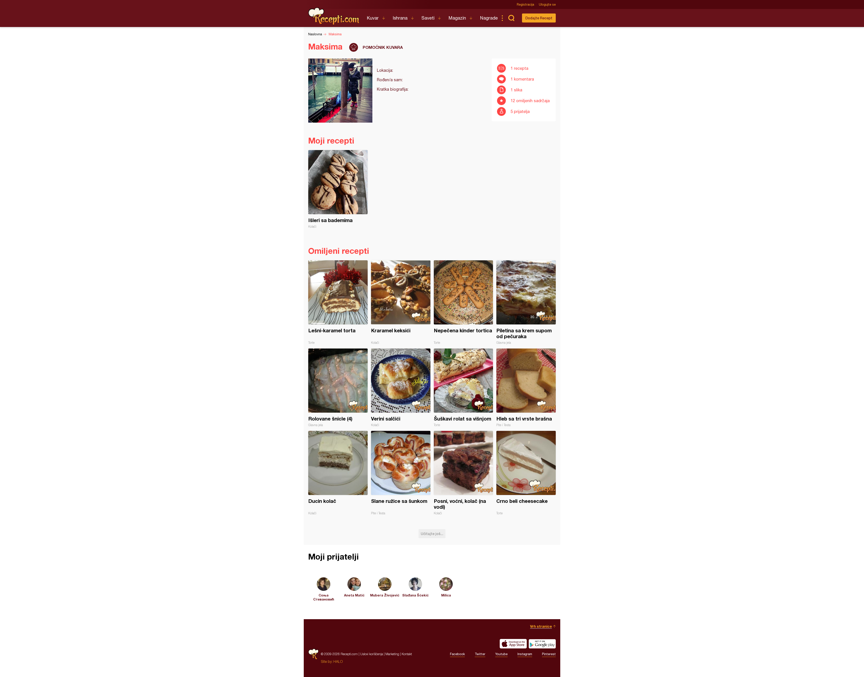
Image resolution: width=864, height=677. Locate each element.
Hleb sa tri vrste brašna (526, 388)
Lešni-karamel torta (338, 302)
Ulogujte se (547, 4)
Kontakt (407, 654)
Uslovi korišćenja (371, 654)
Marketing (392, 654)
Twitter (480, 654)
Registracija (525, 4)
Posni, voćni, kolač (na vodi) (463, 473)
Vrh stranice (541, 626)
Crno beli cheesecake (526, 473)
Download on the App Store (513, 643)
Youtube (501, 654)
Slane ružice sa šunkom (400, 473)
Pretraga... (511, 18)
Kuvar (373, 17)
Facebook (457, 654)
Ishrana (400, 17)
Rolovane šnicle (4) (338, 388)
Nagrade (489, 17)
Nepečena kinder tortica (463, 302)
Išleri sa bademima (338, 189)
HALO (338, 661)
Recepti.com (334, 16)
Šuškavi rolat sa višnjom (463, 388)
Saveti (427, 17)
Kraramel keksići (400, 302)
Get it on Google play (542, 643)
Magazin (457, 17)
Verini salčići (400, 388)
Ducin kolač (338, 473)
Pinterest (549, 654)
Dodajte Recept (538, 18)
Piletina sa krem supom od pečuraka (526, 302)
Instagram (525, 654)
